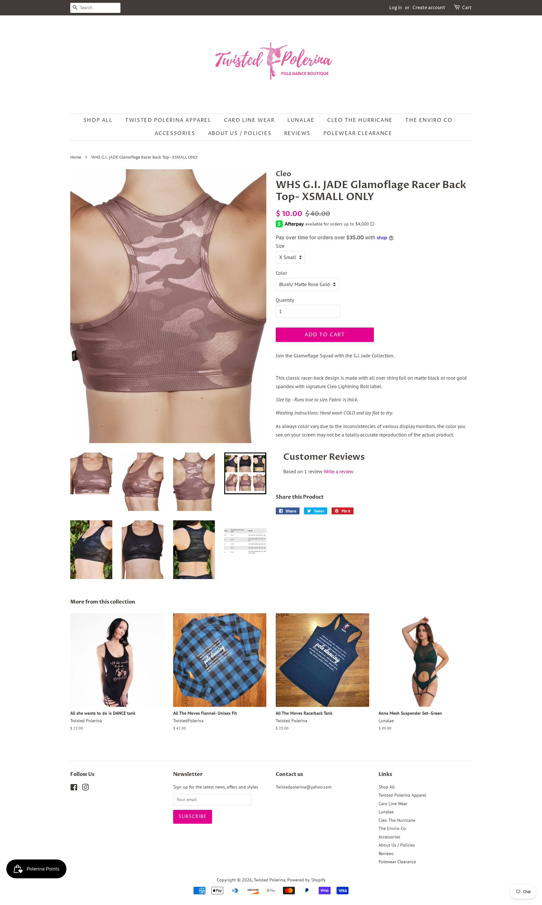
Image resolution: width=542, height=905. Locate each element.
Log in (395, 8)
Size (280, 246)
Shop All (98, 120)
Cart (467, 8)
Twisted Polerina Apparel (168, 120)
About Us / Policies (239, 133)
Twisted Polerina (269, 880)
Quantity (285, 300)
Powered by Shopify (306, 880)
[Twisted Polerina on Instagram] (85, 788)
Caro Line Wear (249, 120)
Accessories (175, 133)
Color (281, 273)
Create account (428, 8)
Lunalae (300, 120)
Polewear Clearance (357, 133)
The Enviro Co (428, 120)
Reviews (297, 133)
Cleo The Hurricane (360, 120)
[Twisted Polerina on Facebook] (73, 788)
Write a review (338, 471)
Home (75, 157)
